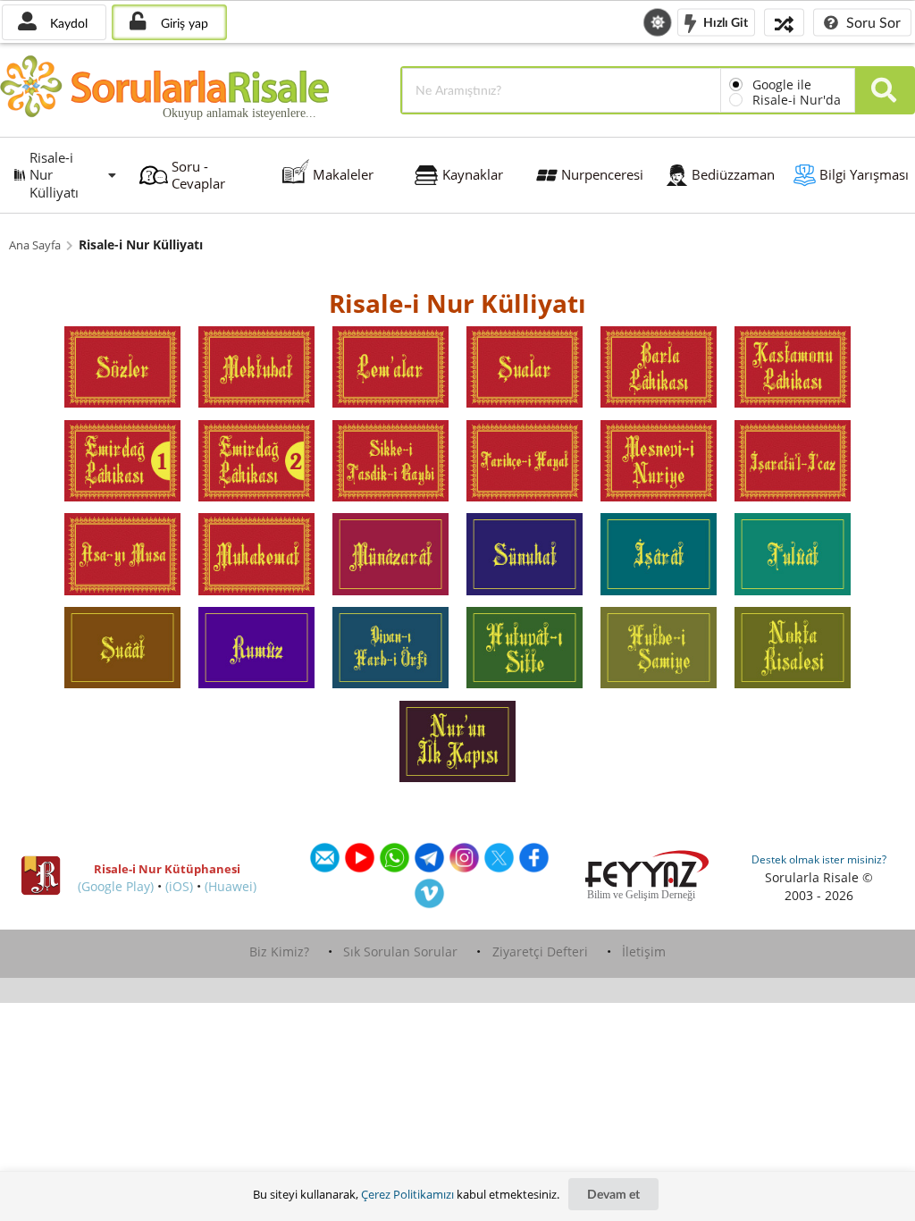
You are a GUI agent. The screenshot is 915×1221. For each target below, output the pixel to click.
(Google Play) (116, 886)
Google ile (781, 84)
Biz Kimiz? (279, 951)
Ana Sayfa (35, 245)
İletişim (644, 951)
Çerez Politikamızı (407, 1194)
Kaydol (67, 22)
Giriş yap (182, 22)
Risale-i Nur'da (796, 99)
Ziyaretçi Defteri (540, 951)
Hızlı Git (724, 21)
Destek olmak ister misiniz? (818, 859)
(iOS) (179, 886)
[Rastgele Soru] (784, 22)
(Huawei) (230, 886)
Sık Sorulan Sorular (400, 951)
